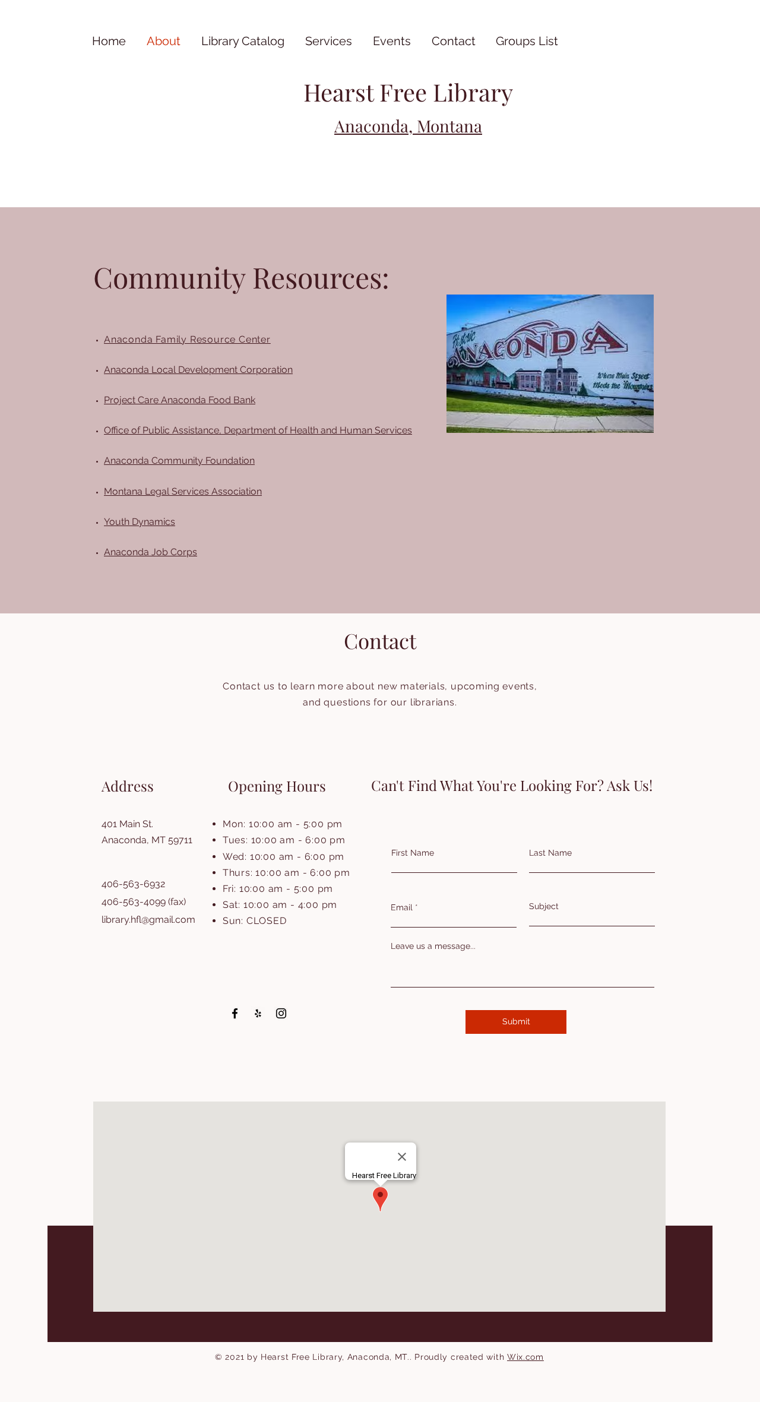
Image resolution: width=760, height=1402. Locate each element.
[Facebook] (235, 1013)
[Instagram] (281, 1013)
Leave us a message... (433, 946)
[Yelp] (258, 1013)
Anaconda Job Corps (150, 552)
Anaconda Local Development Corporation (198, 369)
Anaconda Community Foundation (179, 460)
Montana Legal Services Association (183, 491)
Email (402, 907)
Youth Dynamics (139, 521)
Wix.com (525, 1357)
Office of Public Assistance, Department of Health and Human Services (258, 430)
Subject (544, 906)
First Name (412, 853)
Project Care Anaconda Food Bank (179, 400)
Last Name (550, 853)
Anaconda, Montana (408, 126)
